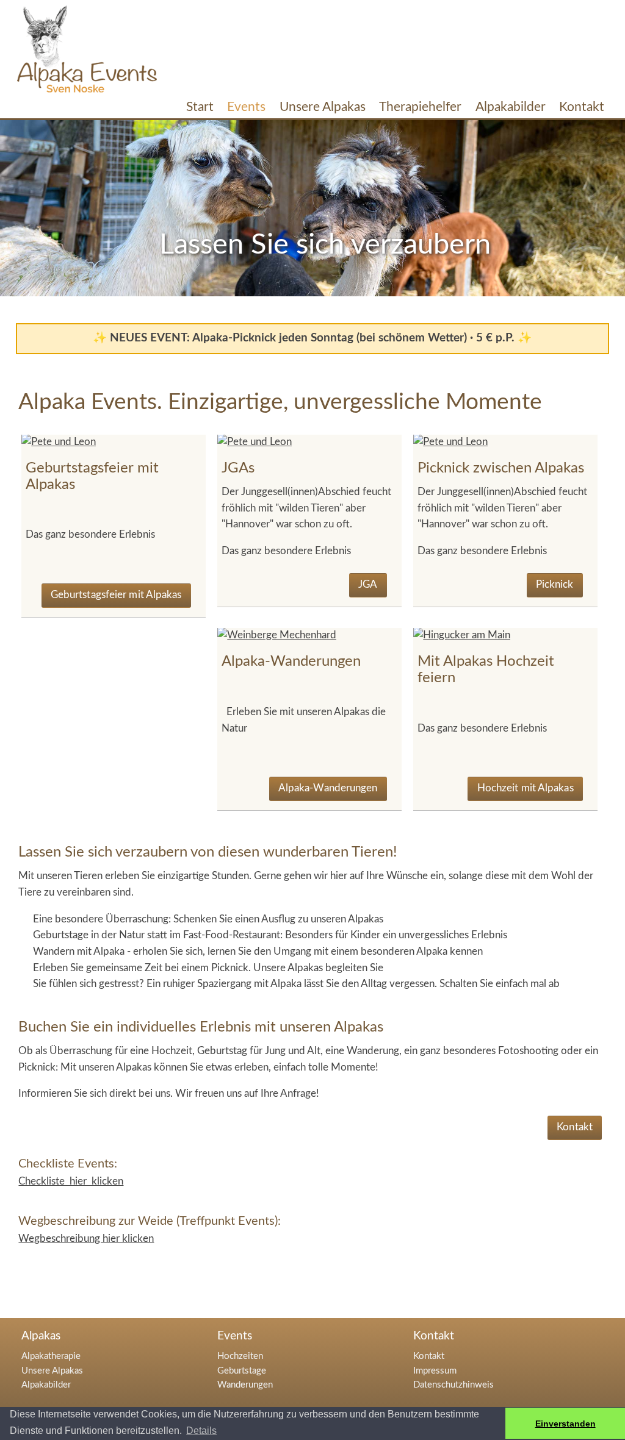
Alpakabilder (46, 1384)
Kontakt (575, 1127)
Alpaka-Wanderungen (328, 788)
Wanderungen (245, 1384)
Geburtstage (241, 1370)
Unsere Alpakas (52, 1370)
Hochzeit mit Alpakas (525, 788)
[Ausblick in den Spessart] (276, 635)
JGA (367, 584)
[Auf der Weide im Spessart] (58, 442)
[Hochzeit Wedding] (461, 635)
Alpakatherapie (51, 1356)
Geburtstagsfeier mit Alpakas (116, 595)
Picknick (555, 584)
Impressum (435, 1370)
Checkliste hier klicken (70, 1181)
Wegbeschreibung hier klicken (86, 1238)
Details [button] (201, 1430)
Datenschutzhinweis (453, 1384)
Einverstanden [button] (565, 1423)
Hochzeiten (240, 1356)
